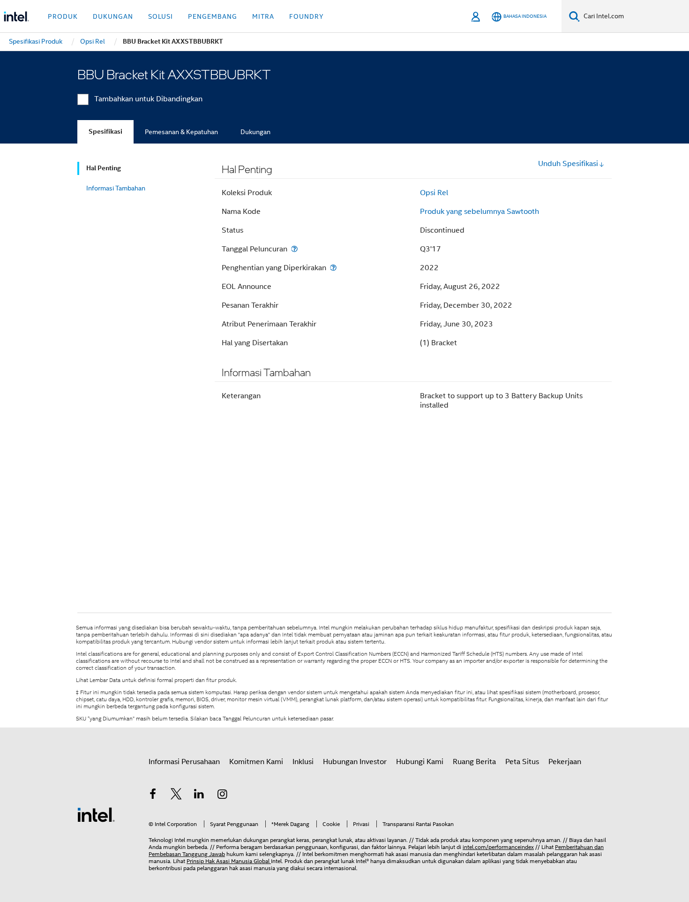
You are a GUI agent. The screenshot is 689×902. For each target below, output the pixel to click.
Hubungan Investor (355, 761)
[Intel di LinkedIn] (199, 795)
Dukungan (255, 132)
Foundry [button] (306, 16)
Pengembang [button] (212, 16)
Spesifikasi (105, 131)
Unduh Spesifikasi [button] (568, 163)
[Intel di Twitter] (176, 795)
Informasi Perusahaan (184, 761)
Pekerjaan (564, 761)
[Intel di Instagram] (223, 795)
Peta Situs (522, 761)
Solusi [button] (160, 16)
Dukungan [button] (113, 16)
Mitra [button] (263, 16)
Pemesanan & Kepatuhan (181, 132)
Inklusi (303, 761)
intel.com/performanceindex (498, 846)
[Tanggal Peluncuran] (294, 249)
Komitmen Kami (256, 761)
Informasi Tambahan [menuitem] (115, 188)
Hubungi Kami (419, 761)
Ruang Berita (474, 761)
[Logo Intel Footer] (96, 814)
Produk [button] (63, 16)
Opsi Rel (434, 192)
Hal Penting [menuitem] (103, 168)
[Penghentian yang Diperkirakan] (333, 268)
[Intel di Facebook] (153, 795)
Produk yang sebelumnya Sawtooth (479, 211)
